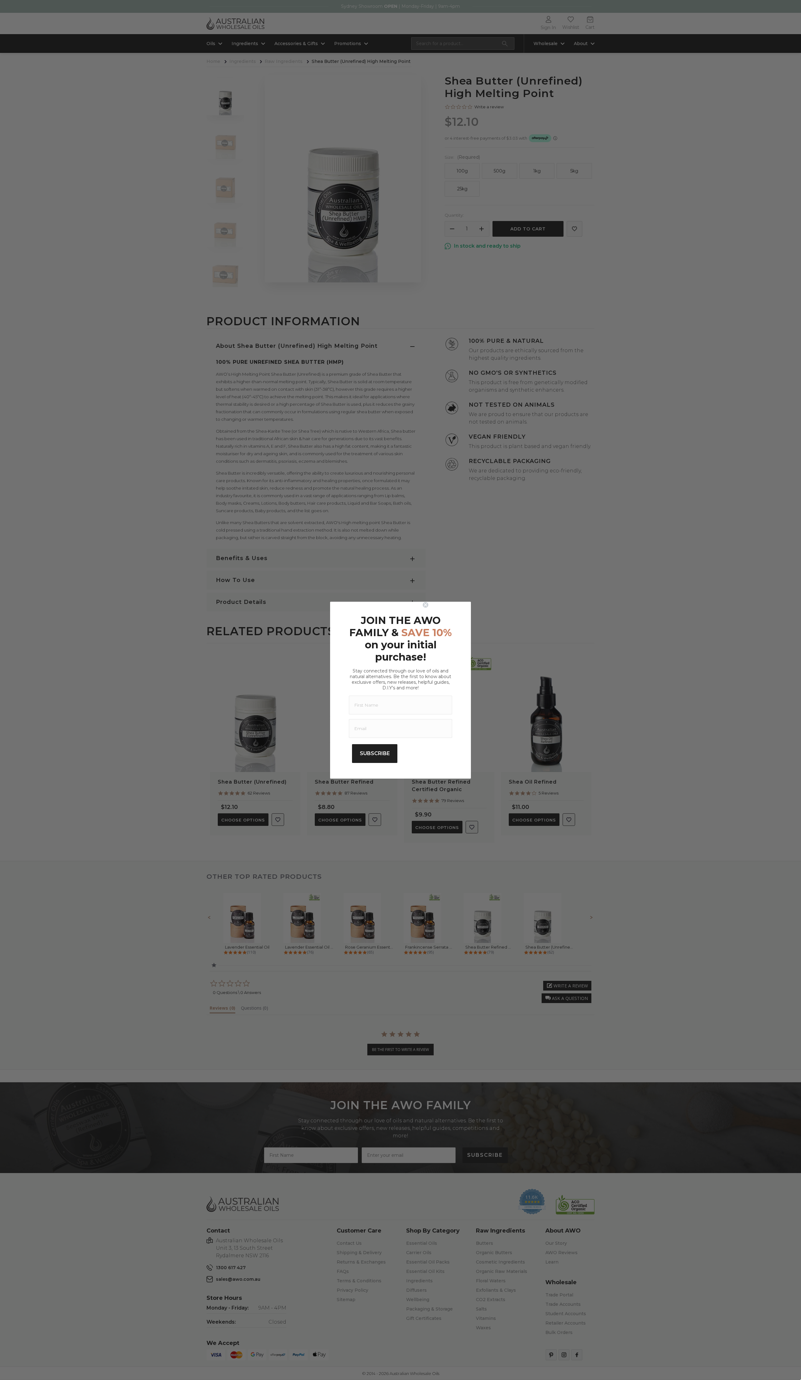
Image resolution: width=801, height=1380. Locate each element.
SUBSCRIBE (375, 753)
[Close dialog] (445, 605)
